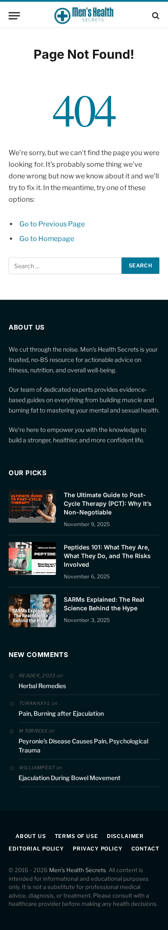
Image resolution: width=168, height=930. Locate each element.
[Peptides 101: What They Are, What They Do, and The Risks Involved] (32, 558)
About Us (31, 836)
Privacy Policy (98, 848)
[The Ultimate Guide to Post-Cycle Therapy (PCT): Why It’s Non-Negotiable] (32, 506)
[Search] (154, 15)
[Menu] (14, 15)
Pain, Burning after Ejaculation (61, 713)
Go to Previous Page (52, 224)
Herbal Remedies (42, 685)
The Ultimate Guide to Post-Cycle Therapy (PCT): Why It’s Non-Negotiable (108, 503)
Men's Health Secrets (77, 870)
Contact (145, 848)
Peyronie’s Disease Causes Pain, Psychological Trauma (83, 745)
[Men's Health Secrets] (84, 16)
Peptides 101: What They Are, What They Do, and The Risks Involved (107, 555)
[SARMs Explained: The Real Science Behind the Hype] (32, 610)
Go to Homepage (46, 239)
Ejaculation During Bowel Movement (70, 777)
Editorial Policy (36, 848)
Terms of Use (76, 836)
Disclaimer (125, 836)
